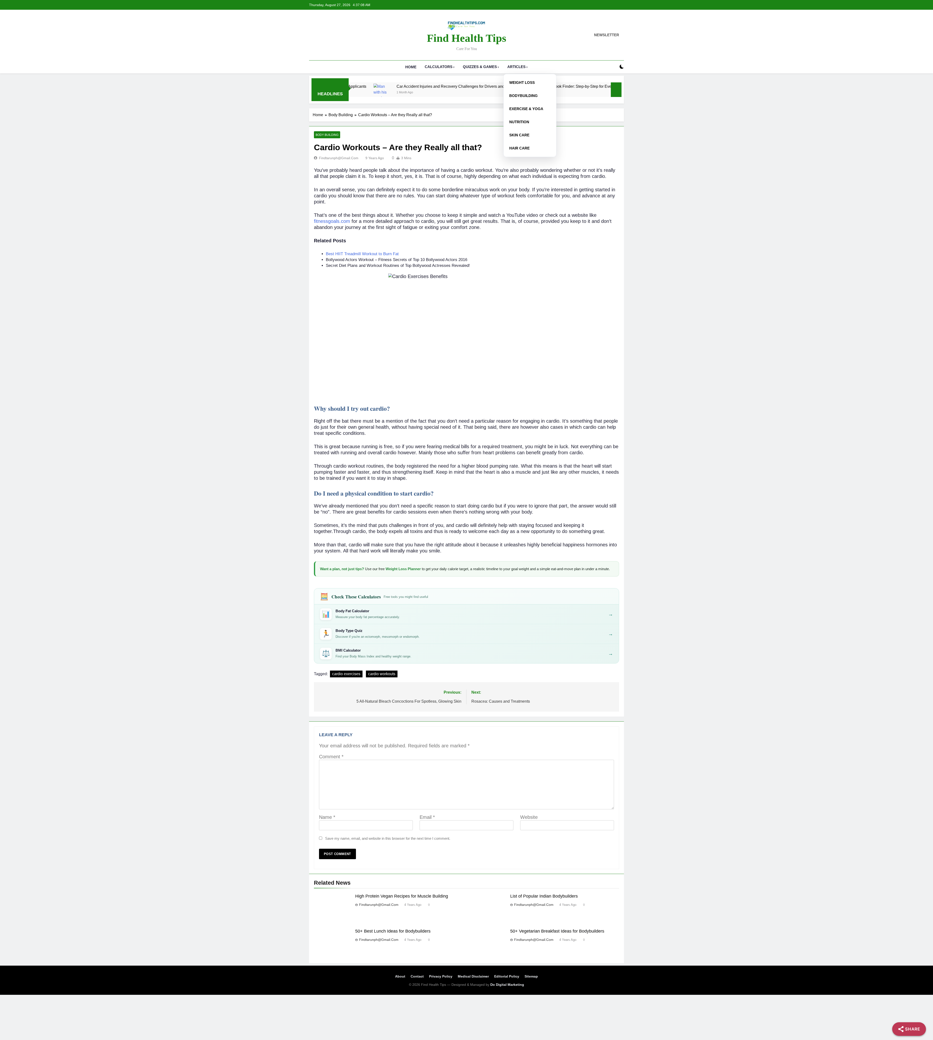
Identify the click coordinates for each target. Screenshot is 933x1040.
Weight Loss (522, 82)
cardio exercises (346, 674)
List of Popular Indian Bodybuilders (544, 896)
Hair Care (519, 148)
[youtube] (335, 35)
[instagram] (318, 35)
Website (529, 817)
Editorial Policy (506, 976)
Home (410, 67)
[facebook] (312, 35)
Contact (417, 976)
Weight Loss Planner (403, 569)
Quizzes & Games (480, 67)
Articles (516, 67)
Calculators (438, 67)
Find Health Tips (466, 38)
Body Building (327, 135)
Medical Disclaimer (473, 976)
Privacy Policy (440, 976)
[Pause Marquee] (616, 89)
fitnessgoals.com (332, 221)
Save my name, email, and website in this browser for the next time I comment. (387, 838)
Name (327, 817)
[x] (324, 35)
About (400, 976)
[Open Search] (613, 67)
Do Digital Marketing (507, 985)
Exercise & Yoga (526, 109)
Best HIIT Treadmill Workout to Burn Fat (362, 254)
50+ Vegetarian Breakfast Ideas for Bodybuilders (557, 931)
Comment (331, 756)
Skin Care (519, 135)
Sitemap (531, 976)
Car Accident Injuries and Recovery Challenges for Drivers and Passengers (403, 86)
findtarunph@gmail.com (338, 158)
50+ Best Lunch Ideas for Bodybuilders (393, 931)
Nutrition (519, 122)
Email (427, 817)
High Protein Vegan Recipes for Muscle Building (401, 896)
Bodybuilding (523, 96)
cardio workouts (381, 674)
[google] (329, 35)
